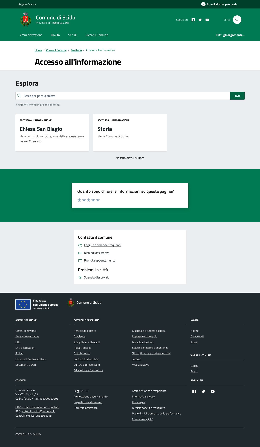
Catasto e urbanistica (86, 359)
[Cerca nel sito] (237, 19)
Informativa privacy (143, 396)
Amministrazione (31, 35)
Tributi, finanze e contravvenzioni (151, 353)
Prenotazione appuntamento (91, 396)
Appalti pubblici (82, 348)
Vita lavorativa (140, 364)
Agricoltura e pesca (85, 331)
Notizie (194, 331)
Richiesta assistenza (86, 408)
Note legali (138, 402)
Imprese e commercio (144, 336)
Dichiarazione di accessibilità (148, 408)
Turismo (136, 359)
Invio (237, 96)
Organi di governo (25, 331)
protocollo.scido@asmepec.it (38, 411)
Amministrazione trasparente (149, 391)
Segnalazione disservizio (88, 402)
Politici (19, 353)
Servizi (72, 35)
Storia (104, 128)
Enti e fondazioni (25, 348)
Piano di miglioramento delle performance (156, 413)
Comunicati (197, 336)
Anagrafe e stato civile (87, 342)
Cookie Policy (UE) (142, 419)
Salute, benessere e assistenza (150, 348)
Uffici (18, 342)
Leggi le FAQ (81, 391)
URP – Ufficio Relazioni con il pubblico (37, 407)
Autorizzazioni (82, 353)
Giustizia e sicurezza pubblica (149, 331)
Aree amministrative (27, 336)
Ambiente (79, 336)
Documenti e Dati (25, 364)
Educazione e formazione (88, 370)
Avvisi (193, 342)
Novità (55, 35)
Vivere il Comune (97, 35)
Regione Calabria (27, 4)
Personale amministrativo (30, 359)
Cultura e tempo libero (87, 364)
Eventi (194, 371)
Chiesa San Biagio (41, 128)
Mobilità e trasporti (143, 342)
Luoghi (194, 366)
